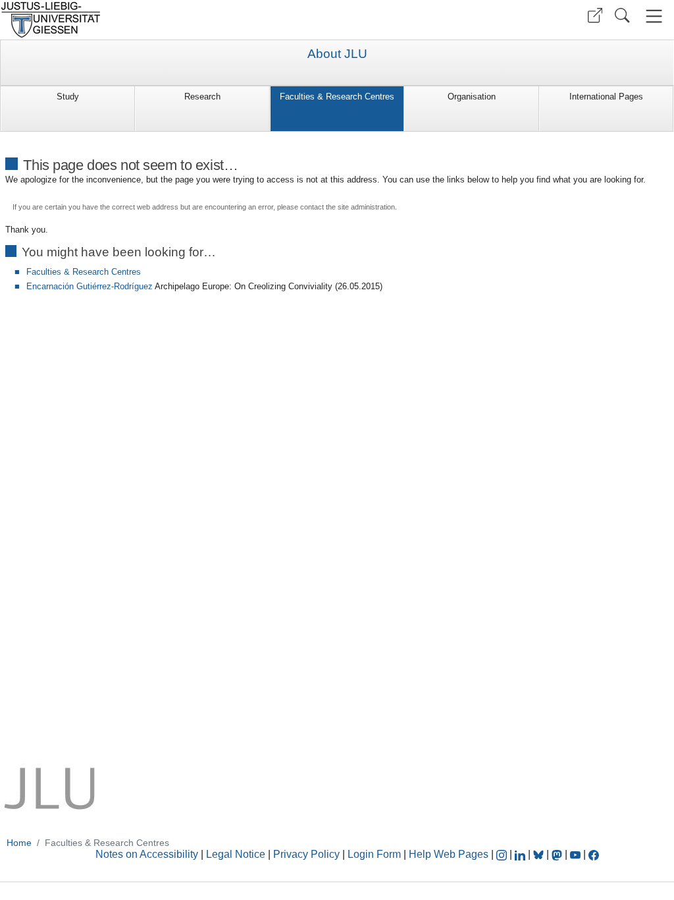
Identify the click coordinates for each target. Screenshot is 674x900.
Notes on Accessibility (148, 854)
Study (68, 96)
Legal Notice (235, 854)
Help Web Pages (448, 854)
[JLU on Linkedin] (521, 854)
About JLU (337, 54)
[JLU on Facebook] (593, 854)
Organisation (472, 96)
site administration (366, 207)
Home (19, 842)
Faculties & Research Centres (337, 96)
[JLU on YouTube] (576, 854)
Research (202, 96)
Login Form (374, 854)
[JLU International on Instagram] (502, 854)
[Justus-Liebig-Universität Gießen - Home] (167, 20)
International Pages (606, 96)
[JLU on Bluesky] (539, 854)
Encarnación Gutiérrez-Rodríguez (89, 286)
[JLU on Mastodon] (558, 854)
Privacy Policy (306, 854)
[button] (595, 15)
